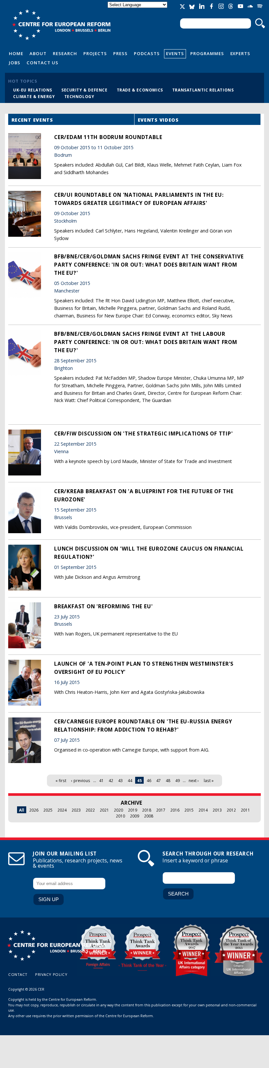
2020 (118, 810)
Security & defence (84, 89)
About (38, 53)
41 (101, 780)
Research (65, 53)
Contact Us (42, 63)
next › (194, 780)
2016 (174, 810)
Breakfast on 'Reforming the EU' (103, 606)
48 (168, 780)
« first (60, 780)
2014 (203, 810)
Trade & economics (140, 89)
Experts (240, 53)
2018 (146, 810)
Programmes (207, 53)
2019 (132, 810)
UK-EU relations (32, 89)
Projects (95, 53)
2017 (160, 810)
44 (130, 780)
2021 (104, 810)
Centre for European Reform (61, 24)
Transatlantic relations (203, 89)
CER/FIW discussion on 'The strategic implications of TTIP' (143, 433)
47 (158, 780)
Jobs (14, 63)
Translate (138, 10)
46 (149, 780)
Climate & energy (34, 96)
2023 (76, 810)
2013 (217, 810)
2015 (189, 810)
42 (111, 780)
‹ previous (80, 780)
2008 (148, 815)
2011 (245, 810)
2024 (62, 810)
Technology (79, 96)
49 (177, 780)
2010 (120, 815)
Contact (18, 974)
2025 (47, 810)
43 (120, 780)
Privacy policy (51, 974)
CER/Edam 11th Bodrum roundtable (108, 137)
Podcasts (147, 53)
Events (175, 53)
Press (120, 53)
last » (209, 780)
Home (16, 53)
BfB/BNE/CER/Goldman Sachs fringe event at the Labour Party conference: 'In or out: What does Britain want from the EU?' (145, 342)
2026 (33, 810)
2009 (134, 815)
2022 (90, 810)
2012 (231, 810)
